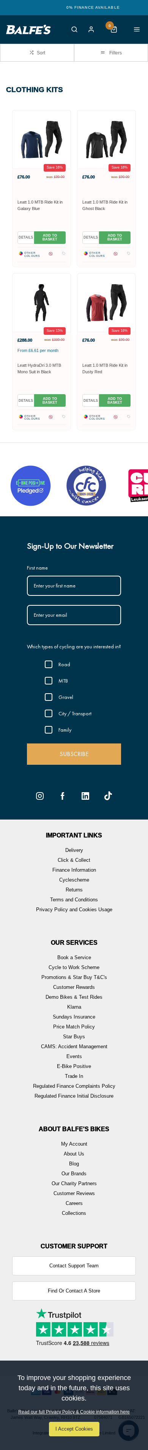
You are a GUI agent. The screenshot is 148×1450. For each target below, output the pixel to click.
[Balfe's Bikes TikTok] (108, 796)
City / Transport (74, 713)
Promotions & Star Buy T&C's (74, 977)
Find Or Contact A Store (74, 1291)
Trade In (74, 1076)
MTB (63, 680)
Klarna (74, 1007)
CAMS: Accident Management (74, 1046)
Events (74, 1056)
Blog (74, 1164)
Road (64, 664)
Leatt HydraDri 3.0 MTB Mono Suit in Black (39, 368)
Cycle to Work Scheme (74, 967)
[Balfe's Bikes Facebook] (62, 796)
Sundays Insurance (74, 1017)
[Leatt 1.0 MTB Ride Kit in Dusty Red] (106, 302)
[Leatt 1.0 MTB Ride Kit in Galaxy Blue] (41, 139)
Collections (74, 1213)
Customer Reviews (74, 1193)
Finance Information (74, 870)
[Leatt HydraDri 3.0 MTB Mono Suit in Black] (41, 302)
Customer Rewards (74, 987)
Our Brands (74, 1173)
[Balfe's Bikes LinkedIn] (85, 796)
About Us (74, 1154)
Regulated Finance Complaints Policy (74, 1086)
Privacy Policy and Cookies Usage (74, 909)
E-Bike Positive (74, 1066)
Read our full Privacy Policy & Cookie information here (74, 1412)
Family (64, 729)
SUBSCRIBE (74, 754)
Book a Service (74, 957)
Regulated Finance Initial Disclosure (74, 1096)
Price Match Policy (74, 1027)
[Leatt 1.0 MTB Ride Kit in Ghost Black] (106, 139)
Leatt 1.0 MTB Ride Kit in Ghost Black (105, 205)
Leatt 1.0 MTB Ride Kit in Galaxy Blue (40, 205)
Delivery (74, 850)
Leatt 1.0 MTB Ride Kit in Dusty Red (105, 368)
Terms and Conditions (74, 899)
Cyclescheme (74, 880)
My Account (74, 1144)
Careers (74, 1203)
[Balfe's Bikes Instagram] (39, 796)
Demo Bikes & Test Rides (74, 997)
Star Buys (74, 1036)
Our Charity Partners (74, 1183)
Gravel (65, 697)
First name (37, 567)
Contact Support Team (74, 1266)
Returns (74, 890)
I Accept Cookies (74, 1429)
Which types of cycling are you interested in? (74, 646)
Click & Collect (74, 860)
